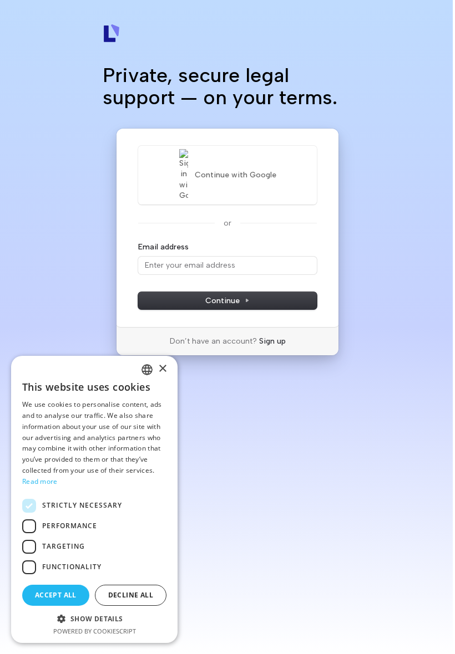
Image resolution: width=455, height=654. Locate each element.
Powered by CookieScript (94, 631)
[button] (94, 618)
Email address (163, 247)
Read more (40, 481)
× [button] (162, 369)
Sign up (272, 341)
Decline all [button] (130, 595)
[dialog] (94, 499)
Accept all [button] (56, 595)
